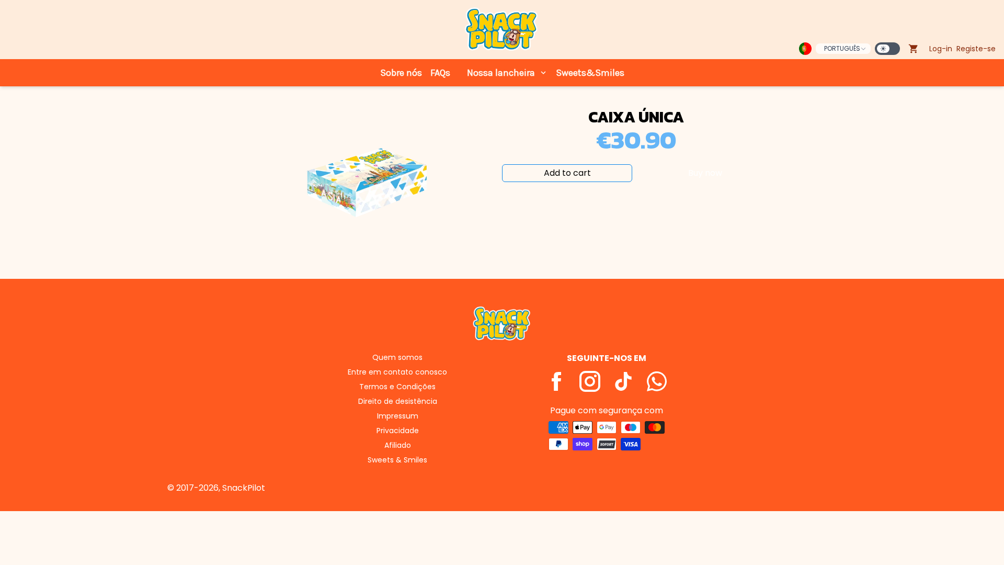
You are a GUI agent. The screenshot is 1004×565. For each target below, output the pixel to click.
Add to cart (567, 173)
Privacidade (397, 430)
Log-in (940, 48)
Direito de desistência (397, 401)
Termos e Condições (397, 386)
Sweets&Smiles (590, 72)
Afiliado (397, 445)
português (842, 48)
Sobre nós (401, 72)
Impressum (397, 416)
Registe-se (976, 48)
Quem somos (397, 357)
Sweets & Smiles (397, 460)
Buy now (705, 173)
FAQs (440, 72)
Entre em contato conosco (397, 372)
